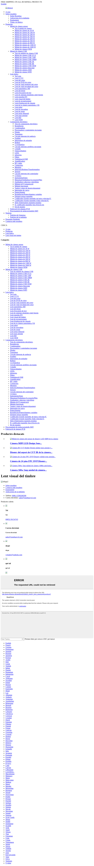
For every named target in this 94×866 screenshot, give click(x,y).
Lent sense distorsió (22, 113)
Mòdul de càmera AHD (23, 70)
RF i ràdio (18, 163)
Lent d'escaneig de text (23, 93)
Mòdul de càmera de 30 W (24, 30)
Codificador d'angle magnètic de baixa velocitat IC (33, 199)
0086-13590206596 (19, 496)
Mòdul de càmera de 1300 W (25, 45)
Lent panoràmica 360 (22, 89)
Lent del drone (20, 91)
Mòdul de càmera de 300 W (25, 37)
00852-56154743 (12, 519)
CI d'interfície (20, 145)
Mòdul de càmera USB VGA (25, 55)
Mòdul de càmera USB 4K (24, 64)
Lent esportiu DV (21, 97)
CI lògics (18, 176)
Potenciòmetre (20, 192)
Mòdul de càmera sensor (19, 26)
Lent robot (18, 107)
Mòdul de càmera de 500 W (25, 41)
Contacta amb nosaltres (14, 221)
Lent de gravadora (21, 109)
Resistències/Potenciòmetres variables (28, 194)
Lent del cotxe (20, 80)
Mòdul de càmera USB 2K (24, 62)
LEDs (17, 153)
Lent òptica (14, 74)
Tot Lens (18, 76)
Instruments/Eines (21, 178)
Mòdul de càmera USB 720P (25, 57)
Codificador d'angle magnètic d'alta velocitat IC (32, 201)
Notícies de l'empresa (17, 215)
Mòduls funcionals (21, 186)
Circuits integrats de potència (25, 136)
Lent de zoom (20, 111)
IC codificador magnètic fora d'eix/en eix (29, 205)
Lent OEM (19, 120)
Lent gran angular (21, 116)
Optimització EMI (21, 159)
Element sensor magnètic (24, 196)
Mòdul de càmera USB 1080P (26, 60)
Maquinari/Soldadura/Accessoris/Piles (28, 180)
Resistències (19, 126)
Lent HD (18, 118)
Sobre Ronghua (15, 16)
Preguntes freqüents (13, 219)
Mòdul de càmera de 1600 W (25, 47)
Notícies (8, 213)
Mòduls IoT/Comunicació (24, 184)
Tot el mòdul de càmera (23, 28)
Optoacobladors (20, 151)
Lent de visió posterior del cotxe (26, 84)
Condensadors (20, 128)
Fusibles (18, 138)
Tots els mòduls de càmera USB (26, 53)
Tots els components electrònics (26, 124)
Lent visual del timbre (22, 99)
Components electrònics (18, 122)
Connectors (19, 165)
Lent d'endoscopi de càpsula (25, 103)
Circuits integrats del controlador (26, 174)
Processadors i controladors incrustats (28, 130)
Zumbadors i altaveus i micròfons (27, 182)
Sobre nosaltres (11, 14)
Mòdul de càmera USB (18, 51)
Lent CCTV (19, 78)
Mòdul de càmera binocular (25, 68)
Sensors (17, 172)
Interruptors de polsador (23, 140)
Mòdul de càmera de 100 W (25, 33)
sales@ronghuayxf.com (27, 498)
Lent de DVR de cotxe (23, 82)
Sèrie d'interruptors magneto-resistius (28, 203)
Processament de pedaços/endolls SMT (24, 211)
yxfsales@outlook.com (14, 555)
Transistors (18, 134)
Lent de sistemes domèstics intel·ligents (29, 95)
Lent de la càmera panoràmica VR (27, 105)
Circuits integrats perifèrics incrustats (28, 147)
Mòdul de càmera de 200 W (25, 35)
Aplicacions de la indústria (19, 18)
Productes (9, 24)
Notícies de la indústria (18, 217)
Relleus (17, 142)
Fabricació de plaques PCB (20, 209)
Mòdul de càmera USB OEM (25, 66)
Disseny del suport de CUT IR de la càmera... (31, 452)
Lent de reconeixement (23, 101)
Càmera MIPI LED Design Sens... (26, 443)
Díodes (17, 132)
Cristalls (18, 149)
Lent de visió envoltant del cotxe (26, 86)
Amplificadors (20, 161)
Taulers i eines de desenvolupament (27, 188)
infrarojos (18, 155)
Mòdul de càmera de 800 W (25, 43)
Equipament (14, 20)
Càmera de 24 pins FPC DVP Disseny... (28, 461)
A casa (8, 12)
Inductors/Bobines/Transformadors (27, 169)
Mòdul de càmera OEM (23, 49)
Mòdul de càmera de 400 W (25, 39)
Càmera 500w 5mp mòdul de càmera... (28, 470)
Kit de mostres (20, 207)
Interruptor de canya (22, 190)
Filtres (17, 157)
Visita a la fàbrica (16, 22)
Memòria (18, 167)
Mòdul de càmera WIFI (23, 72)
